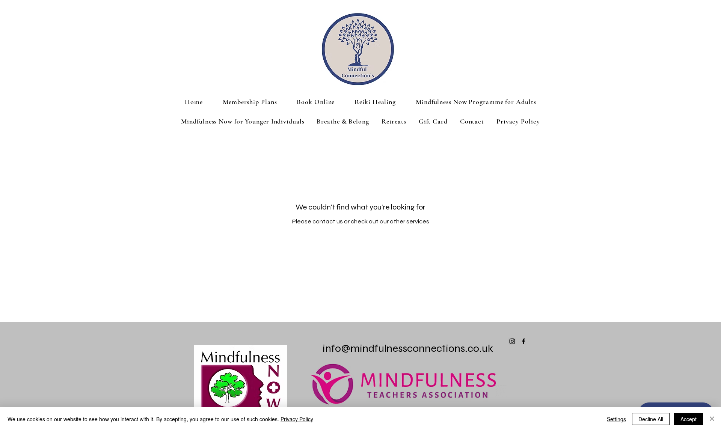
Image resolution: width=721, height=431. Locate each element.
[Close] (711, 419)
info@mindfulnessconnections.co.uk (408, 348)
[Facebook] (523, 341)
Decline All (650, 419)
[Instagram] (512, 341)
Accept (688, 419)
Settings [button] (616, 419)
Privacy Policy (297, 419)
